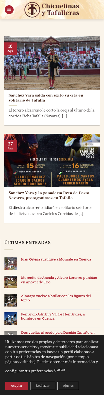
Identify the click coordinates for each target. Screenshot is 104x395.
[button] (9, 9)
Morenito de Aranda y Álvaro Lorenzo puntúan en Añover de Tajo (59, 280)
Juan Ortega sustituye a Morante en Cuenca (56, 259)
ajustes (59, 369)
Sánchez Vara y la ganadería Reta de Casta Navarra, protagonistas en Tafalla (49, 195)
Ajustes (68, 386)
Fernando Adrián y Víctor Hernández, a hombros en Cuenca (53, 316)
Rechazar (43, 386)
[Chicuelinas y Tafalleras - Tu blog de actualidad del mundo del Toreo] (52, 9)
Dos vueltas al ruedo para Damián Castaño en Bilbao (58, 335)
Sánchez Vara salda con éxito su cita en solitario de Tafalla (46, 97)
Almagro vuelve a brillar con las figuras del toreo (56, 298)
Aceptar (16, 386)
